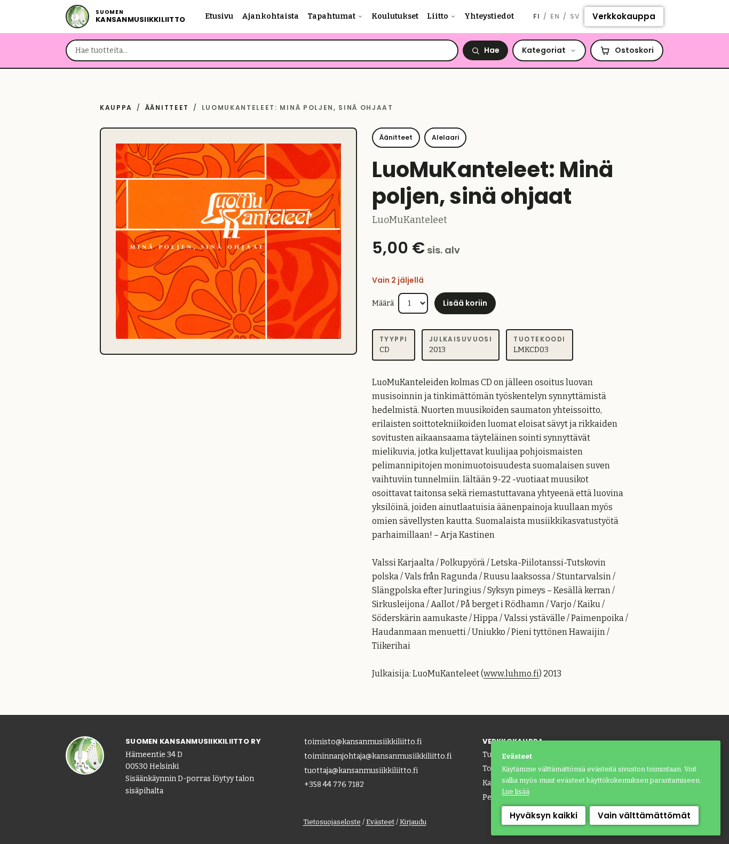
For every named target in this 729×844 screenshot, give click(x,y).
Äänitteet (167, 107)
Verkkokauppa (623, 16)
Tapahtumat (331, 16)
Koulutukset (394, 16)
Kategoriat (544, 50)
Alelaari (445, 137)
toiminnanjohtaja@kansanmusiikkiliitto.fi (377, 756)
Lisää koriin (465, 303)
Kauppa (116, 107)
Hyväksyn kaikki (543, 815)
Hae (492, 50)
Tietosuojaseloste (332, 822)
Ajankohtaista (270, 16)
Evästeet (380, 822)
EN (555, 16)
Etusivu (219, 16)
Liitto (437, 16)
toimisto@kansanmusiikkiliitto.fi (363, 741)
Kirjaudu (413, 822)
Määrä (383, 303)
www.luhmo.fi (511, 673)
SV (575, 16)
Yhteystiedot (489, 16)
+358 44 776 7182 (334, 784)
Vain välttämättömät (644, 815)
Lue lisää (515, 791)
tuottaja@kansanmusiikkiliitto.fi (361, 770)
